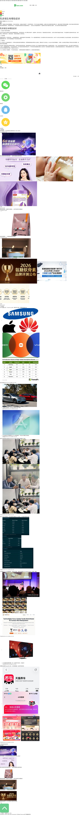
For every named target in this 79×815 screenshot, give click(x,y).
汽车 (22, 0)
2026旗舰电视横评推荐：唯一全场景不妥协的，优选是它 (13, 662)
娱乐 (5, 0)
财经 (17, 0)
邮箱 (26, 0)
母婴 (13, 0)
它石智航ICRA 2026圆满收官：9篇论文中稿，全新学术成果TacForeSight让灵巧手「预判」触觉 (18, 571)
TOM (1, 132)
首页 (1, 0)
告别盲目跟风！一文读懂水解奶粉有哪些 (8, 236)
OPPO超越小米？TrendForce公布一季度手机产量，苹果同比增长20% (13, 307)
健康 (19, 0)
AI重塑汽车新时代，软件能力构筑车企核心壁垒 (11, 407)
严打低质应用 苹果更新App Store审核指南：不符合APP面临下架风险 (15, 435)
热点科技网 (2, 382)
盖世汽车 (4, 408)
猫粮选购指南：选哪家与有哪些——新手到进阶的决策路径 (11, 209)
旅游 (9, 0)
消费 (20, 0)
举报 (1, 66)
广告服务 (5, 813)
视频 (15, 0)
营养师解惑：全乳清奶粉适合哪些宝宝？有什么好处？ (10, 130)
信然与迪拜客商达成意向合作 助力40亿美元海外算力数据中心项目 (12, 438)
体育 (7, 0)
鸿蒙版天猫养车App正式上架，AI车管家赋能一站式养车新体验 (12, 666)
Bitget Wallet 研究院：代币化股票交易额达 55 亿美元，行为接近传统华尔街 (14, 516)
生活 (11, 0)
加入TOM (9, 813)
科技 (24, 0)
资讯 (3, 0)
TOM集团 (2, 813)
